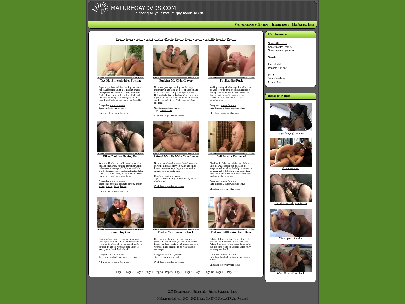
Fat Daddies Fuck (231, 80)
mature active (120, 108)
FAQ (271, 75)
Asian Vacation (290, 168)
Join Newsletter (276, 78)
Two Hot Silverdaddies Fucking (121, 80)
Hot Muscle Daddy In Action (290, 203)
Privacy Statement (219, 291)
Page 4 (149, 39)
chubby (228, 108)
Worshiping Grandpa (290, 238)
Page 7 (179, 39)
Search (272, 57)
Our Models (275, 64)
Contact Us (274, 82)
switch (213, 259)
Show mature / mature (280, 46)
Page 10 (209, 39)
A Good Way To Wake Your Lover (176, 156)
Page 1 (120, 39)
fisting (172, 178)
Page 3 (139, 39)
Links (234, 291)
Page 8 (188, 39)
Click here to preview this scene (114, 113)
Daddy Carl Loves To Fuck (176, 232)
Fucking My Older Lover (176, 80)
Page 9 (198, 39)
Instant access (280, 24)
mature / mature (117, 105)
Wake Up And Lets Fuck (290, 273)
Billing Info (199, 291)
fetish (116, 186)
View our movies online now (251, 24)
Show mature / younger (281, 50)
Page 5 (159, 39)
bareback (108, 108)
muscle (109, 186)
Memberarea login (303, 24)
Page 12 (231, 39)
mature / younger (173, 254)
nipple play (159, 181)
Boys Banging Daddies (291, 133)
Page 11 (220, 39)
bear (106, 183)
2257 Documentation (179, 291)
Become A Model (277, 68)
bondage (123, 183)
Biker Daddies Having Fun (120, 156)
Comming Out (120, 232)
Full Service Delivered (231, 156)
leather (123, 186)
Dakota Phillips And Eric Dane (231, 232)
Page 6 (169, 39)
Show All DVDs (277, 43)
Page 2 (129, 39)
